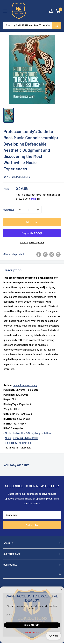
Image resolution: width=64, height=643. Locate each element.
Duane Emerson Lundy (25, 384)
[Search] (56, 25)
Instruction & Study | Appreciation (32, 433)
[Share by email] (58, 254)
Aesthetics (25, 442)
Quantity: (8, 209)
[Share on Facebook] (38, 254)
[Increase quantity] (37, 209)
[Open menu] (5, 11)
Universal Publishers (16, 176)
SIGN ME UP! (32, 625)
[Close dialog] (61, 589)
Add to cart (32, 222)
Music (8, 433)
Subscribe (32, 525)
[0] (58, 11)
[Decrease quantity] (19, 209)
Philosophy (11, 442)
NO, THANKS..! (32, 633)
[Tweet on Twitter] (51, 254)
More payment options (32, 242)
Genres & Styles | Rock (25, 437)
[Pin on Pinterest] (45, 254)
